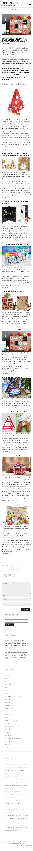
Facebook (5, 568)
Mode (13, 50)
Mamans (8, 50)
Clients (7, 690)
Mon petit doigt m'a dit (11, 720)
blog (6, 678)
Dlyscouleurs (15, 52)
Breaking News (9, 684)
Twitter (13, 568)
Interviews (8, 708)
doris (21, 52)
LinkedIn (20, 568)
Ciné (6, 687)
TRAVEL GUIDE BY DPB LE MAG (12, 738)
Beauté (23, 48)
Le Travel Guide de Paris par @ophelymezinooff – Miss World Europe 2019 (16, 785)
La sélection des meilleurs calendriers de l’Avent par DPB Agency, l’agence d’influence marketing (14, 41)
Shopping (25, 50)
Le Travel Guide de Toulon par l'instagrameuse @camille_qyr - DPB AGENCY (14, 809)
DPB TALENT (8, 699)
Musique (7, 723)
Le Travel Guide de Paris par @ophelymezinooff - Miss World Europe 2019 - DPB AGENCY (15, 794)
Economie (7, 702)
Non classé (18, 50)
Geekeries (7, 705)
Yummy (4, 52)
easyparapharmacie (8, 54)
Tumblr (13, 570)
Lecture (7, 711)
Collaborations (9, 693)
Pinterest (5, 570)
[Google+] (20, 9)
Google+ (19, 570)
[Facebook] (12, 9)
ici (9, 149)
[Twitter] (15, 9)
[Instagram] (18, 9)
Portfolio (7, 729)
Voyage (7, 744)
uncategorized (9, 741)
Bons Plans (8, 681)
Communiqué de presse (11, 696)
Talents (7, 735)
